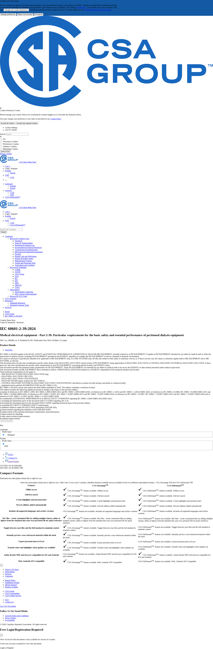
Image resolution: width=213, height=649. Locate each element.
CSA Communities (12, 593)
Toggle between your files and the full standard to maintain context (31, 528)
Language (4, 429)
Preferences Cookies (11, 144)
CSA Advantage (100, 485)
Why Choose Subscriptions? (26, 294)
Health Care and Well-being (25, 256)
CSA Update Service (13, 596)
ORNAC (18, 285)
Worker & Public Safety (24, 259)
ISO (16, 281)
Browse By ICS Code (18, 296)
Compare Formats (11, 473)
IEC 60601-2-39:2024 (13, 316)
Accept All (81, 7)
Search (2, 134)
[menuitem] (114, 241)
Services (8, 574)
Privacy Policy (10, 618)
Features (31, 485)
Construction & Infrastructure (26, 250)
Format (3, 438)
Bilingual (11, 435)
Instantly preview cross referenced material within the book (31, 535)
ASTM (17, 272)
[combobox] (11, 229)
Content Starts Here (7, 320)
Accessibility (10, 620)
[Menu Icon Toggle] (6, 180)
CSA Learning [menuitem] (10, 298)
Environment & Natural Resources (28, 247)
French (12, 173)
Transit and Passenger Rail (25, 263)
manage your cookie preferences (16, 10)
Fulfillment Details (12, 583)
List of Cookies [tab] (11, 130)
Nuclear (18, 254)
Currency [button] (8, 190)
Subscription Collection (24, 292)
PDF (6, 446)
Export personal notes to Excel (31, 541)
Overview (9, 350)
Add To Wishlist (6, 421)
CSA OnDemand (175, 485)
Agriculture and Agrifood (25, 265)
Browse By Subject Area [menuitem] (19, 239)
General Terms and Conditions (17, 616)
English (13, 186)
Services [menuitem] (8, 307)
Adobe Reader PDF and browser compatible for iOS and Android (31, 555)
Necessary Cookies (10, 141)
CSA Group (19, 274)
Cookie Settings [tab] (11, 128)
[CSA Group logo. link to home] (106, 106)
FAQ (7, 600)
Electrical (18, 241)
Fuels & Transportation (24, 243)
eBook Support (11, 585)
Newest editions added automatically (31, 505)
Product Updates (11, 587)
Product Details (8, 345)
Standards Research (17, 303)
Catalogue (9, 576)
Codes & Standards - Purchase (12, 322)
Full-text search (31, 495)
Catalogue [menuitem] (9, 236)
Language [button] (9, 184)
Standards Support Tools (19, 305)
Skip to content (6, 154)
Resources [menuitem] (9, 301)
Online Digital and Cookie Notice (98, 10)
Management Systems (23, 261)
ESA (17, 276)
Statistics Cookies (10, 146)
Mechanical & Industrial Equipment (29, 252)
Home (7, 312)
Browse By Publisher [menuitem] (18, 267)
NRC (17, 283)
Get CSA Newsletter (8, 606)
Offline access (31, 490)
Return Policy (10, 580)
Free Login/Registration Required (21, 629)
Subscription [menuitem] (15, 290)
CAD (12, 177)
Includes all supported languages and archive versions (31, 511)
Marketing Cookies (10, 149)
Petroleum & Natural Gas (25, 245)
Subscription (10, 572)
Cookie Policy (55, 119)
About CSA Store (12, 569)
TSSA (17, 287)
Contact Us (9, 602)
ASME (17, 270)
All (4, 139)
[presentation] (0, 108)
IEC (16, 279)
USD (7, 175)
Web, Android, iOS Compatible (31, 561)
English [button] (8, 171)
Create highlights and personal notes (31, 500)
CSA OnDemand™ (12, 197)
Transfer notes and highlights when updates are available (31, 548)
